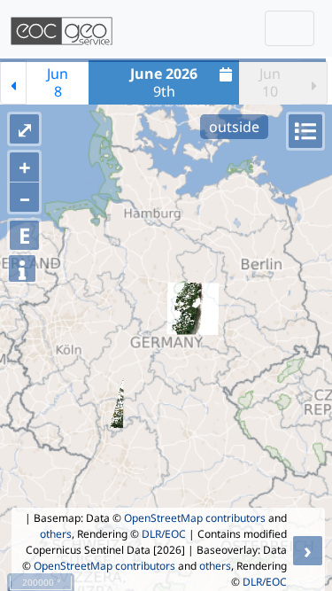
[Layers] (305, 131)
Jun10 (270, 82)
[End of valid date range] (314, 82)
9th (163, 82)
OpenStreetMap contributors (195, 517)
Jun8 (57, 82)
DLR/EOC (164, 533)
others (56, 533)
